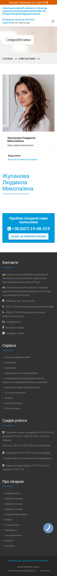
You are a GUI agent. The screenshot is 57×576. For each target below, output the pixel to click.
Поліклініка (10, 362)
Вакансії (8, 540)
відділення (46, 458)
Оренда (8, 398)
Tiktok (21, 333)
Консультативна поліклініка (22, 159)
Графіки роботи (12, 493)
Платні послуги (12, 408)
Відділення (10, 368)
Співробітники (27, 59)
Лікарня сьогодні (13, 504)
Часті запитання (13, 535)
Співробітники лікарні (15, 514)
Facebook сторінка (15, 327)
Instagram (11, 333)
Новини (8, 519)
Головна (7, 59)
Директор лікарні (13, 509)
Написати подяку (13, 403)
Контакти (9, 546)
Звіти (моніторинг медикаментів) (21, 387)
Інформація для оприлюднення (21, 373)
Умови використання (28, 567)
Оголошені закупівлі (15, 392)
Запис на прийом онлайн (28, 236)
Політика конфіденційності (22, 571)
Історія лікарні (11, 525)
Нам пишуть (10, 530)
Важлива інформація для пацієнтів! (27, 2)
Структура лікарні (13, 498)
